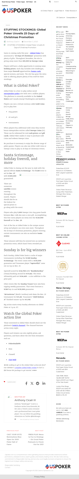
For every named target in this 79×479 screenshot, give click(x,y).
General (8, 25)
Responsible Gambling (12, 465)
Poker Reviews (70, 11)
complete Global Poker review (26, 367)
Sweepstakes (70, 17)
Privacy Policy (39, 477)
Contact (7, 467)
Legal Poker (58, 11)
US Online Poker (46, 11)
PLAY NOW (60, 226)
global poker (12, 382)
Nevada (60, 358)
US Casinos (60, 17)
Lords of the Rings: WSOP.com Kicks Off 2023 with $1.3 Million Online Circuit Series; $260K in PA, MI (63, 391)
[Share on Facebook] (26, 383)
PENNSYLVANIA (65, 159)
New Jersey (63, 288)
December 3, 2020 (30, 42)
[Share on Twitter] (32, 383)
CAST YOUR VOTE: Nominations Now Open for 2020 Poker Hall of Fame (14, 439)
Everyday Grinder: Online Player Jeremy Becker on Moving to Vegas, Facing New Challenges (70, 90)
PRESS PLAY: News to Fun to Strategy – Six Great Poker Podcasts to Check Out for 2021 (36, 439)
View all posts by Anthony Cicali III (29, 419)
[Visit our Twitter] (50, 2)
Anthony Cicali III (13, 42)
